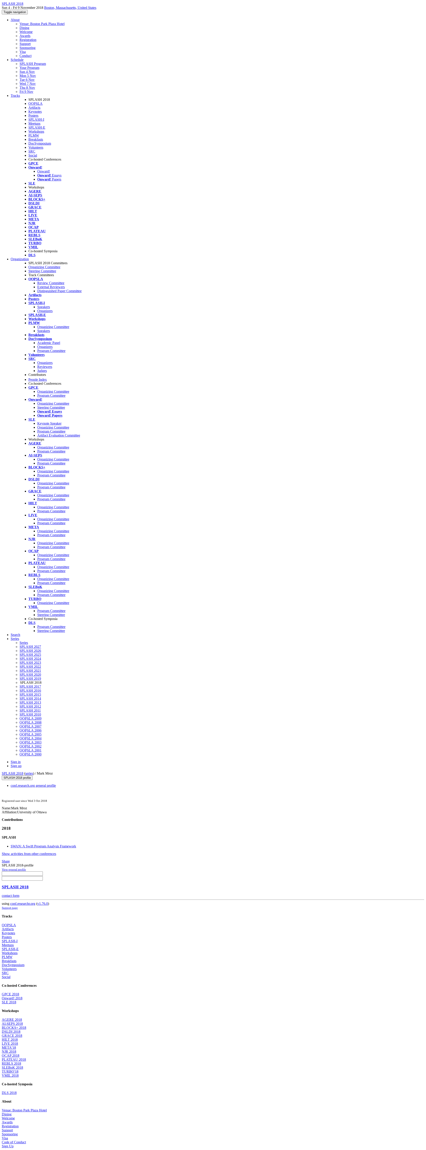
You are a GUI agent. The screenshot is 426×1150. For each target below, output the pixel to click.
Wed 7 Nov (28, 83)
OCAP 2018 (10, 1055)
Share (6, 861)
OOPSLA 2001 (30, 750)
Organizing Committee (44, 267)
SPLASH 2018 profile (17, 777)
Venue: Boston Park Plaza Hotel (42, 24)
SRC (31, 151)
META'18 (9, 1047)
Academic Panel (48, 343)
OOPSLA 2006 (30, 730)
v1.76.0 (42, 903)
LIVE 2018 (10, 1043)
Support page (10, 907)
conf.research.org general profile (33, 785)
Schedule (17, 60)
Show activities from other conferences (29, 854)
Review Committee (50, 283)
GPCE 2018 (10, 994)
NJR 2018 (9, 1051)
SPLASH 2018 (12, 773)
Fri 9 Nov (26, 91)
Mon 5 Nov (28, 76)
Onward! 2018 (12, 998)
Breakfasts (35, 139)
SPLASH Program (33, 64)
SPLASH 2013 (30, 702)
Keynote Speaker (49, 423)
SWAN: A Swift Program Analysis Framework (43, 846)
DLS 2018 (9, 1093)
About (15, 20)
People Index (37, 379)
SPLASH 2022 (30, 666)
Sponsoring (28, 48)
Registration (28, 40)
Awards (25, 36)
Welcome (26, 32)
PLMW (33, 135)
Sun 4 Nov (27, 72)
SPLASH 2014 (30, 698)
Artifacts (34, 107)
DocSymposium (39, 143)
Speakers (43, 307)
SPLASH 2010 (30, 714)
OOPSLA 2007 (30, 726)
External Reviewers (51, 287)
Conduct (26, 56)
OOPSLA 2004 (30, 738)
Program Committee (51, 351)
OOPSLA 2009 (30, 718)
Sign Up (8, 1146)
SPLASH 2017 (30, 686)
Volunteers (35, 147)
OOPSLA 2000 (30, 754)
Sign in (16, 762)
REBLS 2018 (11, 1063)
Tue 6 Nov (27, 80)
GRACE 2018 (12, 1035)
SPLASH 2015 (30, 694)
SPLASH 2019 (30, 678)
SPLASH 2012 (30, 706)
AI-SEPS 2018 (12, 1024)
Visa (23, 52)
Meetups (34, 123)
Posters (33, 115)
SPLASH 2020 (30, 674)
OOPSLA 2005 (30, 734)
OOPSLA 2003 (30, 742)
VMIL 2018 (10, 1075)
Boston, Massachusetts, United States (70, 8)
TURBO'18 (10, 1071)
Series (24, 643)
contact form (10, 895)
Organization (20, 259)
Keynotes (35, 111)
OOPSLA (35, 103)
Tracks (15, 95)
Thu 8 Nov (27, 87)
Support (25, 44)
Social (32, 155)
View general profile (14, 869)
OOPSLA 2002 (30, 746)
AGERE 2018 (12, 1020)
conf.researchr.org (22, 903)
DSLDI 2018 (11, 1031)
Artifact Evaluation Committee (58, 435)
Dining (24, 28)
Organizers (45, 311)
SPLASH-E (36, 127)
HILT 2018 (10, 1039)
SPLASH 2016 (30, 690)
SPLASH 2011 (30, 710)
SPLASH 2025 (30, 655)
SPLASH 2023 (30, 662)
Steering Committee (42, 271)
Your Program (29, 68)
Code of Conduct (14, 1142)
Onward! (43, 171)
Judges (42, 371)
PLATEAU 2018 (14, 1059)
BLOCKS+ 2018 (14, 1028)
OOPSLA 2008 (30, 722)
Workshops (36, 131)
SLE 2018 (9, 1002)
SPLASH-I (36, 119)
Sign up (16, 766)
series (29, 773)
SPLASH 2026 (30, 651)
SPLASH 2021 (30, 670)
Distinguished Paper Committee (59, 291)
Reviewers (44, 367)
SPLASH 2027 (30, 647)
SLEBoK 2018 (12, 1067)
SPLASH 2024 (30, 658)
